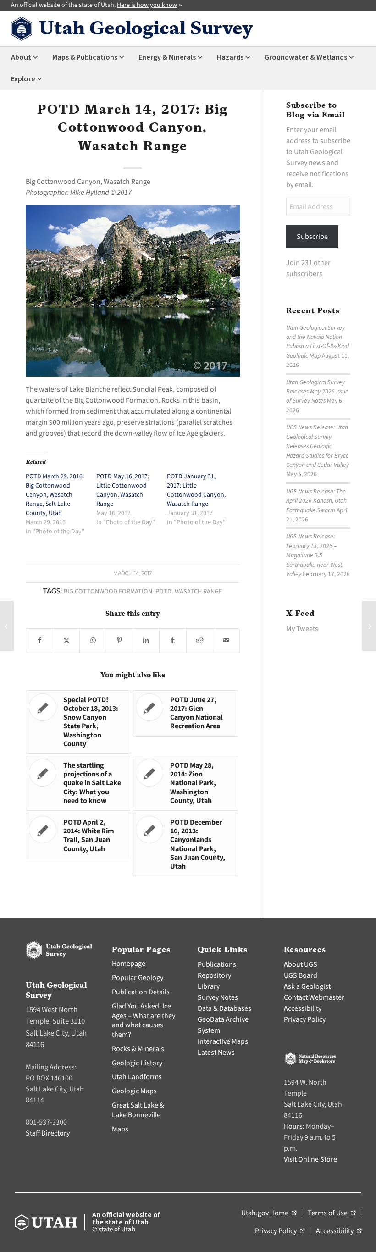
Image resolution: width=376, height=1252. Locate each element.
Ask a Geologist (307, 986)
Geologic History (137, 1063)
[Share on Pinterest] (119, 641)
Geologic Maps (134, 1091)
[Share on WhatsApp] (93, 641)
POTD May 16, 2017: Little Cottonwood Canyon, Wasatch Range (122, 490)
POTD (163, 591)
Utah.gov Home (268, 1213)
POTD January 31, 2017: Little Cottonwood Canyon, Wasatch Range (196, 490)
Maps (120, 1129)
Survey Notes (218, 997)
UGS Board (300, 975)
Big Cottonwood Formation (108, 591)
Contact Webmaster (314, 997)
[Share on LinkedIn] (146, 641)
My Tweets (302, 629)
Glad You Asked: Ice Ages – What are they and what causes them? (143, 1020)
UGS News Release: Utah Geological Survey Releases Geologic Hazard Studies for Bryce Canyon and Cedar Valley (317, 446)
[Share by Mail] (226, 641)
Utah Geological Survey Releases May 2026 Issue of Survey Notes (317, 391)
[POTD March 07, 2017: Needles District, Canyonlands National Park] (7, 626)
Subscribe (312, 237)
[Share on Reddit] (200, 641)
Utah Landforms (137, 1077)
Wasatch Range (198, 591)
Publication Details (141, 992)
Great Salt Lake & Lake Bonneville (138, 1110)
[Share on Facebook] (39, 641)
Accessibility (302, 1008)
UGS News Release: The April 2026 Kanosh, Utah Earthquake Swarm (316, 501)
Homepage (128, 963)
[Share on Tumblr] (173, 641)
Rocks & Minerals (138, 1049)
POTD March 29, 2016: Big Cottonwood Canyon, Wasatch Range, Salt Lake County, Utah (55, 495)
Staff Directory (48, 1133)
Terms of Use (331, 1213)
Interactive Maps (223, 1041)
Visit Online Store (310, 1159)
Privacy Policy (305, 1019)
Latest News (216, 1052)
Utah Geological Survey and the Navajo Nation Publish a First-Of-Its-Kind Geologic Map (317, 341)
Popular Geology (137, 978)
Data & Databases (224, 1008)
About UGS (300, 964)
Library (209, 986)
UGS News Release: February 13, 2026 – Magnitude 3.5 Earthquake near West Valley (314, 555)
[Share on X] (66, 641)
